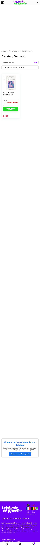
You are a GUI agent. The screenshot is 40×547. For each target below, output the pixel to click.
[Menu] (2, 2)
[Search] (37, 2)
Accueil (3, 51)
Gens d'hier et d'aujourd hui (8, 93)
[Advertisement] (20, 26)
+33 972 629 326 (14, 541)
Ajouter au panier (10, 109)
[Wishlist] (7, 544)
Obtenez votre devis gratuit (20, 454)
